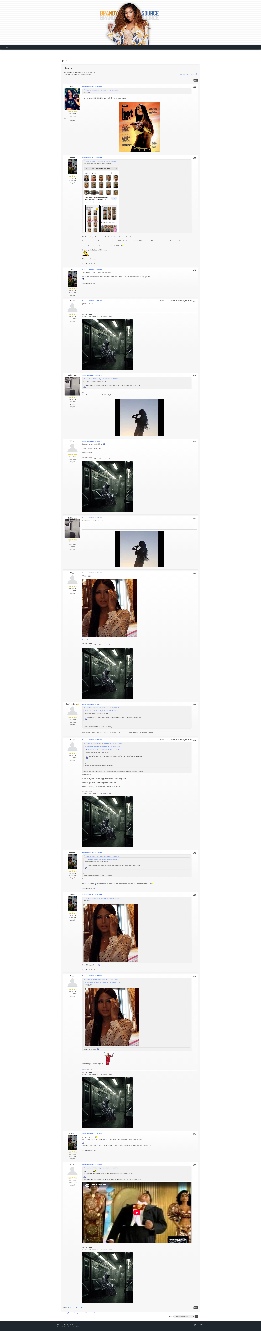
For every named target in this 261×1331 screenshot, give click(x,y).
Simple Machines (71, 1324)
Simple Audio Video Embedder (64, 1327)
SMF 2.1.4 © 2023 (61, 1324)
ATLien (72, 301)
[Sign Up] (63, 60)
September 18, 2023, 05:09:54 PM (92, 375)
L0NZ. (72, 86)
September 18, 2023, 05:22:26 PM (92, 976)
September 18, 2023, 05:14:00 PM (92, 518)
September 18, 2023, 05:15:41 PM (92, 573)
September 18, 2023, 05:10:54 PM (92, 441)
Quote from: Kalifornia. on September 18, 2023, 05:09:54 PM (102, 707)
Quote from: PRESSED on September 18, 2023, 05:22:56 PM (102, 1168)
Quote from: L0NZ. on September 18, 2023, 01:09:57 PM (101, 161)
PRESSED (72, 157)
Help (192, 1325)
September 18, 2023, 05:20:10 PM (92, 740)
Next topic (193, 74)
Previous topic (184, 74)
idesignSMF (76, 1327)
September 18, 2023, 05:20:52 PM (92, 852)
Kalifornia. (72, 375)
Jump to (171, 1316)
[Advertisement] (130, 53)
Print (195, 80)
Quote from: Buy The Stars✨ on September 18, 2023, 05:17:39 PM (104, 743)
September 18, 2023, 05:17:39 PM (92, 704)
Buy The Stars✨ (72, 704)
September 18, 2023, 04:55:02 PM (92, 270)
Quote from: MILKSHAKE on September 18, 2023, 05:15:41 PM (102, 898)
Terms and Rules (199, 1325)
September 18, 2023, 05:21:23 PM (92, 895)
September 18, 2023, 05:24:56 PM (92, 1164)
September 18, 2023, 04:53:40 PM (92, 86)
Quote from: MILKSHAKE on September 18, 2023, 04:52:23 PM (102, 90)
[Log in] (67, 60)
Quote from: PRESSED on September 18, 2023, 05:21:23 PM (102, 979)
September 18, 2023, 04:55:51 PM (92, 301)
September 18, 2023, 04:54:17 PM (92, 157)
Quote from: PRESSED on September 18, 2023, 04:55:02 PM (102, 379)
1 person (84, 640)
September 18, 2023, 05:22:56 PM (92, 1133)
